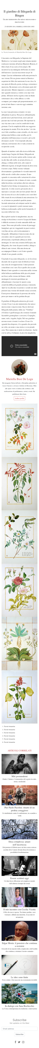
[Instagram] (23, 1042)
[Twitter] (19, 1042)
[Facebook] (15, 1042)
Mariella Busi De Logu (25, 27)
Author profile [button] (19, 398)
